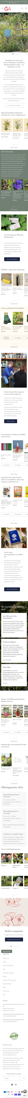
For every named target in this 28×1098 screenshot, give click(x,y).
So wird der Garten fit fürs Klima (17, 501)
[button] (2, 8)
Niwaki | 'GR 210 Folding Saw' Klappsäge (18, 288)
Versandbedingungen (8, 973)
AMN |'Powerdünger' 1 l (18, 720)
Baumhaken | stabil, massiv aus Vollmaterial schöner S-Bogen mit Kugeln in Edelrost (18, 770)
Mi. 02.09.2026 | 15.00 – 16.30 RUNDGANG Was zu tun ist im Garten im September (6, 193)
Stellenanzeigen (7, 984)
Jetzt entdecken (7, 659)
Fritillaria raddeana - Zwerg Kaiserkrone (5, 134)
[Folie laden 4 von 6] (15, 54)
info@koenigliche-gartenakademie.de (13, 1014)
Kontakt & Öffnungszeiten (10, 980)
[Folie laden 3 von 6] (13, 54)
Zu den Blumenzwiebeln (14, 105)
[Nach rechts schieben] (17, 144)
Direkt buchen (11, 421)
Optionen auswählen (6, 337)
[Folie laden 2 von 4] (13, 946)
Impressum (6, 958)
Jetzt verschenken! (12, 259)
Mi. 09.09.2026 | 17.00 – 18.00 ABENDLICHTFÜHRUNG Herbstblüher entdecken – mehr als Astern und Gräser (18, 195)
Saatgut (15, 888)
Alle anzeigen (14, 147)
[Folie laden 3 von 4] (15, 946)
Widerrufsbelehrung (8, 965)
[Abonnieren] (23, 1078)
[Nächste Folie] (21, 54)
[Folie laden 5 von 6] (17, 54)
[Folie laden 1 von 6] (9, 54)
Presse (4, 987)
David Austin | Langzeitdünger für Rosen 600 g (5, 721)
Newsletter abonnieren (14, 939)
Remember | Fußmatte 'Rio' (6, 455)
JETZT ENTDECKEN (12, 589)
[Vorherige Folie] (6, 54)
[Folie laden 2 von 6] (11, 54)
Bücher (3, 865)
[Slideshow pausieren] (26, 54)
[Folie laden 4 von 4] (17, 946)
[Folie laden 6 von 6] (19, 54)
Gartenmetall (5, 888)
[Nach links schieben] (10, 144)
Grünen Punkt (18, 1048)
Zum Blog (5, 683)
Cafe (4, 994)
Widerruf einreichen (6, 951)
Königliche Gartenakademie (12, 1097)
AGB (4, 969)
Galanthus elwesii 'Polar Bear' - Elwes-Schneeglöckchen (17, 135)
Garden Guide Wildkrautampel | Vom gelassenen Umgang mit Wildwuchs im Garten (6, 502)
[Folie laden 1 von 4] (11, 946)
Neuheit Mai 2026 (16, 866)
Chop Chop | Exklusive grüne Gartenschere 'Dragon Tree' (18, 328)
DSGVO (5, 962)
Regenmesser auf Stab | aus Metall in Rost (6, 768)
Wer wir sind (6, 991)
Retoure (5, 976)
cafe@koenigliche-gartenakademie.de (13, 1019)
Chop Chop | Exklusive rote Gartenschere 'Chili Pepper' (18, 456)
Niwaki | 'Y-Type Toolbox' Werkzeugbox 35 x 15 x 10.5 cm (6, 289)
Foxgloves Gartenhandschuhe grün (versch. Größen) (6, 328)
